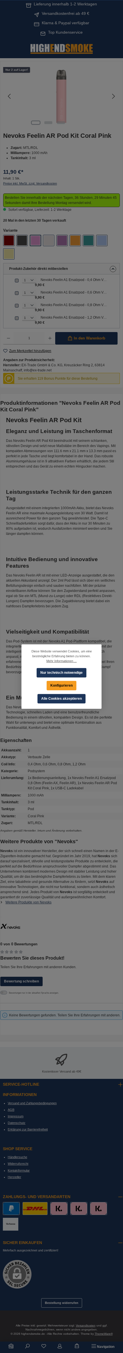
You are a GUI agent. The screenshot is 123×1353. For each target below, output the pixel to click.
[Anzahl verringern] (8, 338)
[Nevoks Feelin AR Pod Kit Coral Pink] (61, 96)
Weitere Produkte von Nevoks (28, 902)
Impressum (15, 1116)
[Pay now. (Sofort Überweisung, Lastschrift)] (78, 1208)
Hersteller (14, 1177)
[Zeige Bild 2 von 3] (48, 122)
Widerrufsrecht (18, 1163)
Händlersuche (17, 1157)
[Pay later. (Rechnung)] (98, 1208)
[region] (61, 96)
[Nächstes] (113, 96)
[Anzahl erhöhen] (50, 338)
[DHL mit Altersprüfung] (35, 1208)
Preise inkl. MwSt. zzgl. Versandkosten (30, 183)
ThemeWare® (104, 1333)
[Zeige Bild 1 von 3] (36, 122)
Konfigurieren (61, 685)
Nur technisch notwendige (61, 672)
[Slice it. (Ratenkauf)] (58, 1208)
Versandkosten (86, 1325)
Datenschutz (16, 1123)
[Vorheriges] (9, 96)
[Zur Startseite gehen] (61, 48)
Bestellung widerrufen (61, 1303)
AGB (11, 1109)
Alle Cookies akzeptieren (61, 698)
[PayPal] (11, 1208)
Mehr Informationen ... (61, 660)
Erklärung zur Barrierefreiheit (28, 1129)
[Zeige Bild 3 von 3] (61, 122)
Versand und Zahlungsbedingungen (32, 1103)
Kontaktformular (19, 1170)
